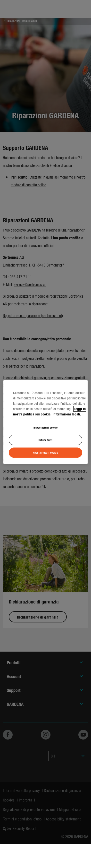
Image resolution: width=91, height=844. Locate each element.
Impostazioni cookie (45, 427)
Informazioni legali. (67, 414)
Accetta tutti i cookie (45, 452)
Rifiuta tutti (45, 440)
